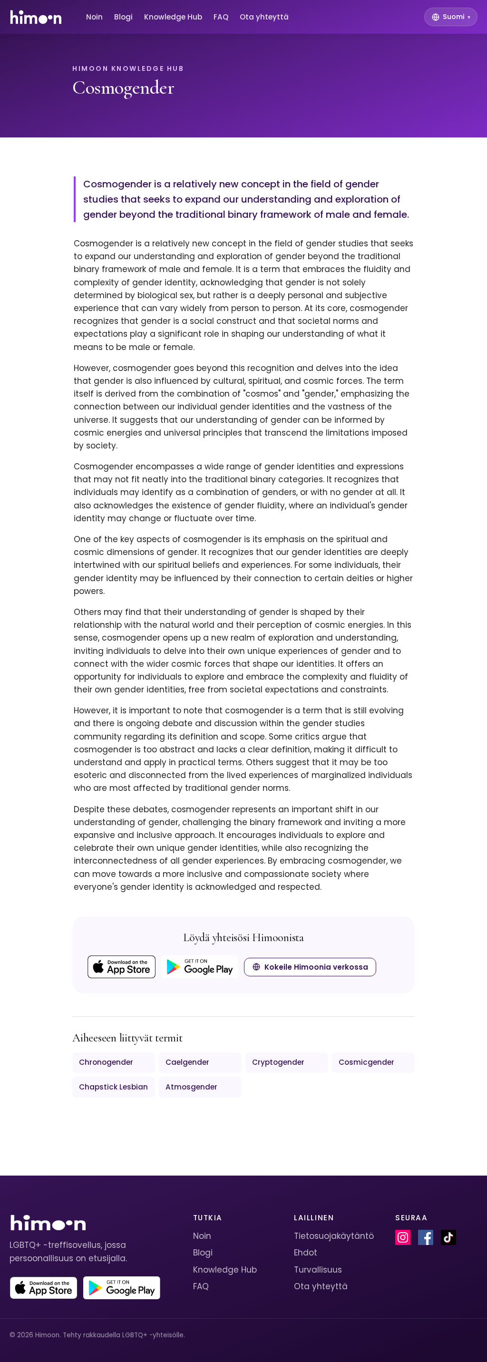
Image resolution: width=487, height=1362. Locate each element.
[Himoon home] (35, 17)
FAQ (221, 17)
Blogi (123, 17)
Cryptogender (278, 1062)
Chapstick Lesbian (113, 1087)
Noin (94, 17)
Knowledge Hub (173, 17)
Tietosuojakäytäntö (334, 1236)
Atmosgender (191, 1087)
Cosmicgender (366, 1062)
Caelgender (187, 1062)
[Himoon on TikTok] (448, 1237)
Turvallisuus (318, 1269)
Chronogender (106, 1062)
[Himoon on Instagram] (402, 1237)
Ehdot (305, 1252)
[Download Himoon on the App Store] (122, 966)
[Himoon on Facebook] (425, 1237)
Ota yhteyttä (264, 17)
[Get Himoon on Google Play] (199, 966)
